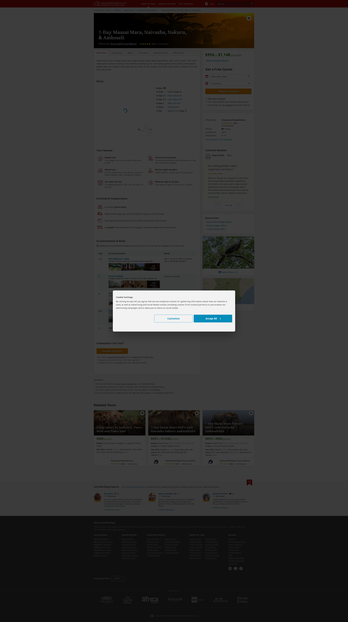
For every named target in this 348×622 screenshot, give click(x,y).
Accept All (211, 318)
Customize (173, 318)
